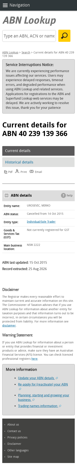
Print (24, 172)
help (69, 195)
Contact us (14, 431)
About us (13, 424)
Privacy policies (17, 437)
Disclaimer (14, 444)
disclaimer (9, 325)
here (34, 359)
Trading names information (38, 406)
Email (38, 172)
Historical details (19, 162)
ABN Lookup (10, 52)
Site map (13, 457)
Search (26, 52)
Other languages (18, 450)
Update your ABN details (36, 378)
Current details (17, 151)
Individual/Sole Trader (41, 222)
